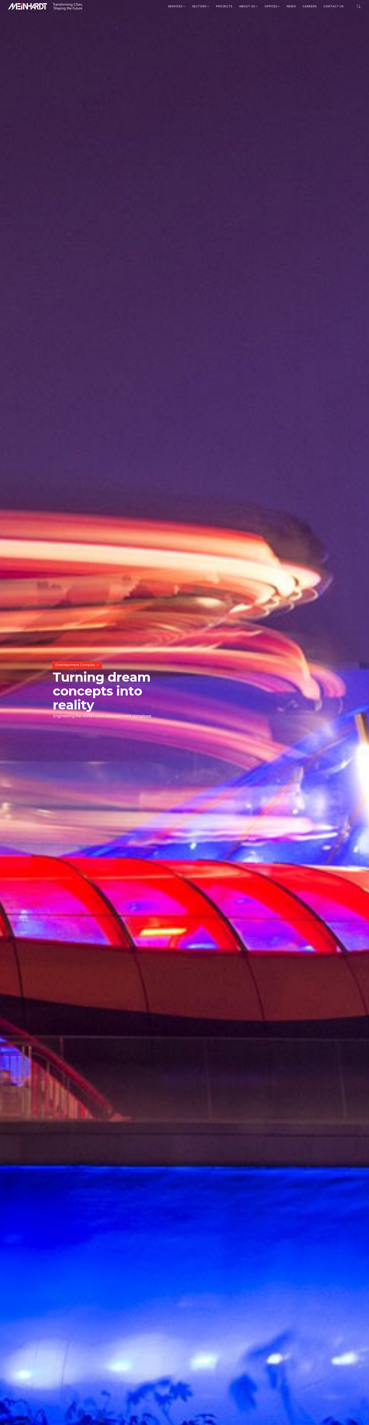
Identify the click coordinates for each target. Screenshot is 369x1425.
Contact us (334, 6)
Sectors (199, 6)
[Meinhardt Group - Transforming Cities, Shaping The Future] (45, 6)
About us (247, 6)
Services (175, 6)
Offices (271, 6)
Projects (224, 6)
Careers (310, 6)
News (291, 6)
